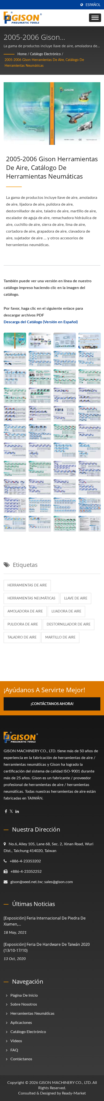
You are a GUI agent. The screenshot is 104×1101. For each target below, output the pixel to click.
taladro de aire (22, 637)
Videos (16, 1041)
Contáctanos (21, 1059)
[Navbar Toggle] (95, 17)
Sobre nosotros (23, 1004)
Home (22, 54)
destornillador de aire (68, 624)
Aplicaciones (21, 1023)
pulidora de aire (22, 624)
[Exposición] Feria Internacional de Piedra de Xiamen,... (45, 921)
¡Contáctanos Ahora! (52, 704)
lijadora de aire (66, 611)
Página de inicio (24, 995)
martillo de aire (60, 637)
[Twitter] (11, 811)
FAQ (14, 1050)
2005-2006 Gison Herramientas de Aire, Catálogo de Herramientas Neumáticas (44, 62)
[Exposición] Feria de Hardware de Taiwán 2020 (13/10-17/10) (47, 947)
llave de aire (75, 598)
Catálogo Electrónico (45, 54)
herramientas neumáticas (31, 598)
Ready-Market (74, 1093)
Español (93, 5)
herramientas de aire (27, 585)
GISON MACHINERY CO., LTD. (65, 1083)
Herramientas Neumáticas (32, 1013)
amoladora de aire (25, 611)
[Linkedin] (17, 811)
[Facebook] (6, 811)
